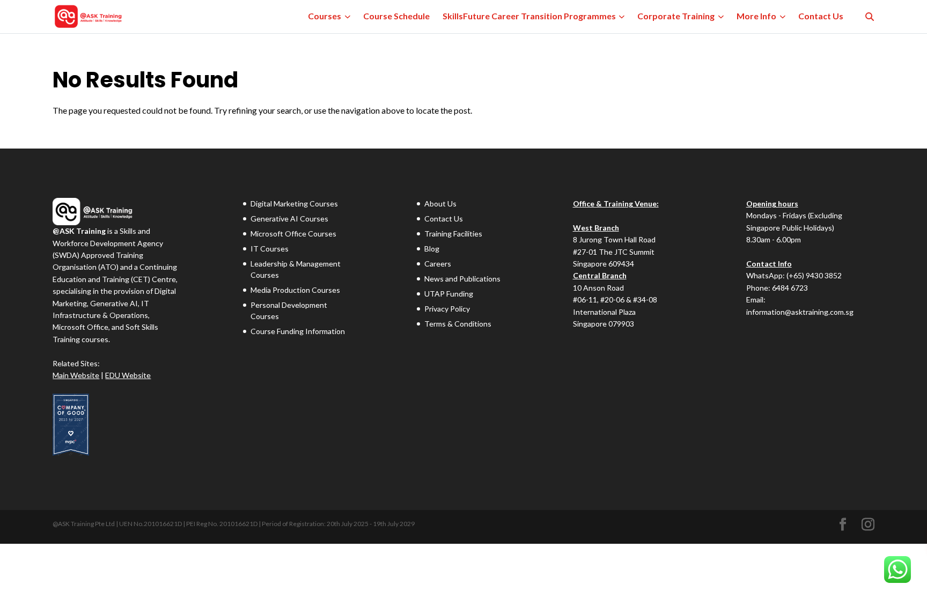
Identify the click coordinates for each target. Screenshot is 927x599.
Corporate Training (676, 16)
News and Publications (462, 278)
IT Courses (270, 248)
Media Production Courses (295, 289)
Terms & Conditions (457, 323)
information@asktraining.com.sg (800, 311)
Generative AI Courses (289, 218)
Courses (324, 16)
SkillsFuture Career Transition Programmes (529, 16)
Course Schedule (396, 16)
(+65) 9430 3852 (814, 275)
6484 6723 (790, 287)
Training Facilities (453, 233)
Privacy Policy (447, 308)
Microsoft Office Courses (293, 233)
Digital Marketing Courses (294, 203)
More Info (756, 16)
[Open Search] (869, 16)
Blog (431, 248)
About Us (440, 203)
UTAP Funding (448, 293)
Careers (437, 263)
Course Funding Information (298, 331)
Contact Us (820, 16)
